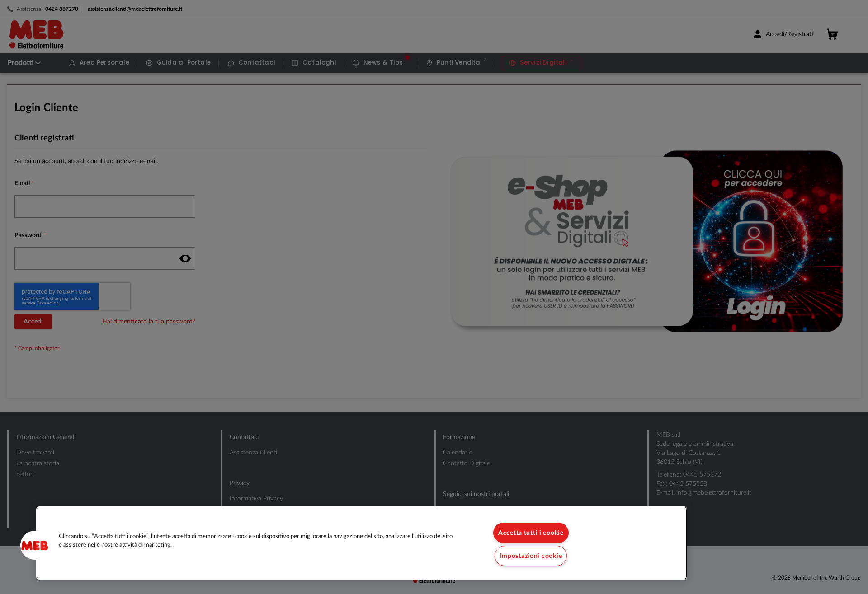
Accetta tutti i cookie (531, 532)
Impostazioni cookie (531, 555)
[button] (34, 545)
